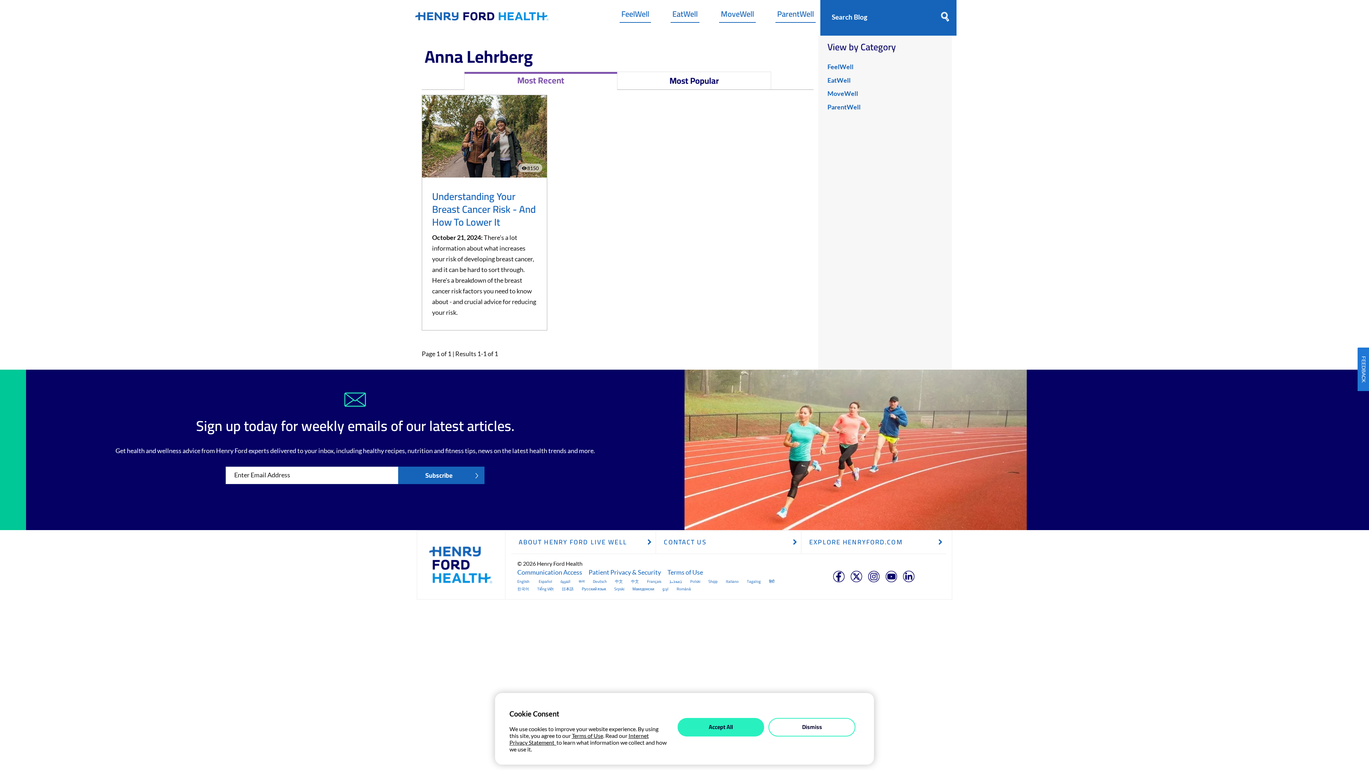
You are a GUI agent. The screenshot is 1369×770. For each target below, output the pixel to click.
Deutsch (600, 581)
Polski (695, 581)
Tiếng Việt (545, 588)
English (523, 581)
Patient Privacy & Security (625, 572)
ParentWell (795, 15)
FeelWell (635, 15)
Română (684, 588)
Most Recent (540, 80)
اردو (665, 588)
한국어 (523, 588)
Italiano (732, 581)
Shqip (713, 581)
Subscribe (438, 475)
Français (654, 581)
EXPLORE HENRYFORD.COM (856, 542)
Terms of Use (685, 572)
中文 (619, 581)
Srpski (619, 588)
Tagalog (754, 581)
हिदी (771, 581)
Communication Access (549, 572)
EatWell (685, 15)
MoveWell (737, 15)
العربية (565, 581)
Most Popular (694, 81)
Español (545, 581)
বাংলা (582, 581)
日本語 (568, 588)
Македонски (643, 588)
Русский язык (594, 588)
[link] (482, 18)
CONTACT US (685, 542)
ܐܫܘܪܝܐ (676, 581)
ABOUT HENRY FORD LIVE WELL (573, 542)
